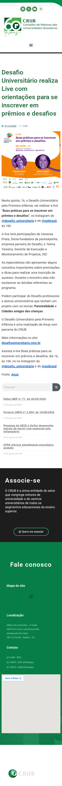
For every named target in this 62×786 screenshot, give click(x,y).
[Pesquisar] (56, 387)
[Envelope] (34, 9)
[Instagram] (28, 9)
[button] (41, 9)
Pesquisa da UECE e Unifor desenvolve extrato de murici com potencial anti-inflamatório (28, 428)
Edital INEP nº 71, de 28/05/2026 (24, 399)
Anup (15, 374)
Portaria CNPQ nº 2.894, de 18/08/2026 (28, 412)
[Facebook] (22, 9)
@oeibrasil (49, 221)
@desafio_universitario (18, 221)
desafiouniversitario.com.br (21, 343)
